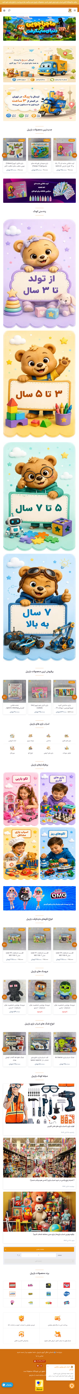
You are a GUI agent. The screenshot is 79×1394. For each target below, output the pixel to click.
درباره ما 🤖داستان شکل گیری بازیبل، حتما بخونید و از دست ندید (39, 1352)
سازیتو (31, 1375)
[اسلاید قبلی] (6, 28)
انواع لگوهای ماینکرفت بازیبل (39, 919)
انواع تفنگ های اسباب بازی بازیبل (39, 1024)
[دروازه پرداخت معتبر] (39, 1390)
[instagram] (41, 1366)
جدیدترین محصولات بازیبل (39, 129)
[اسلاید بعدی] (73, 28)
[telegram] (38, 1366)
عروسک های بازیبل (39, 971)
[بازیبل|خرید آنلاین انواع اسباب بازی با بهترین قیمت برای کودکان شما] (70, 10)
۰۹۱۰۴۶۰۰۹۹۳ (40, 1361)
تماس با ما (39, 1356)
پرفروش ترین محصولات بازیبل (39, 671)
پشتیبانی (9, 1385)
